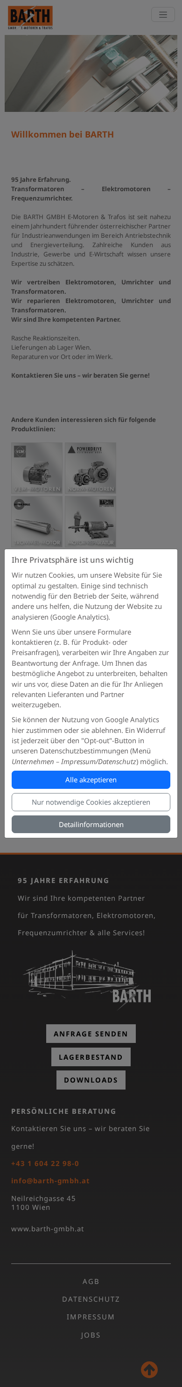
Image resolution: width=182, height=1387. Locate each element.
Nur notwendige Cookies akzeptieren (91, 802)
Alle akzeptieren (91, 779)
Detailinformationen (91, 824)
